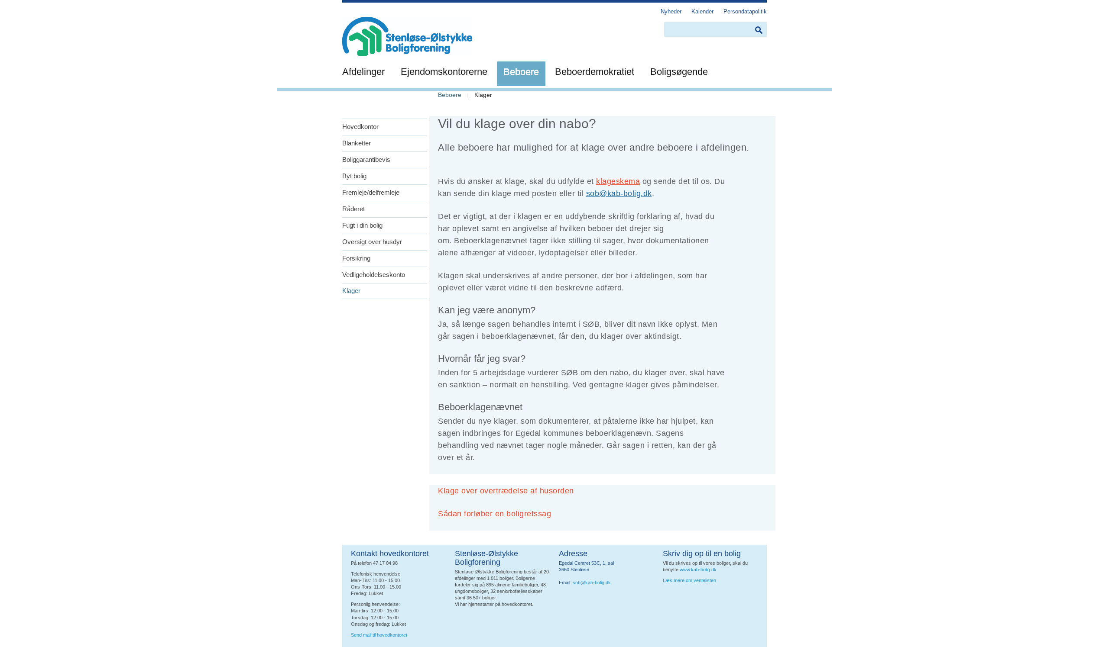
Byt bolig (354, 176)
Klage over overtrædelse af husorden (506, 490)
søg (758, 30)
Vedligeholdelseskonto (373, 274)
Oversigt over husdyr (372, 241)
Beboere (449, 94)
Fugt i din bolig (362, 225)
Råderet (353, 208)
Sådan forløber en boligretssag (494, 513)
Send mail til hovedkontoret (380, 634)
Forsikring (356, 258)
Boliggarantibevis (366, 159)
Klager (351, 290)
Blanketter (356, 143)
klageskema (618, 181)
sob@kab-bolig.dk (619, 193)
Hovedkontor (360, 126)
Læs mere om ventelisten (689, 580)
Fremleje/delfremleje (370, 192)
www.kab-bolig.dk (698, 569)
